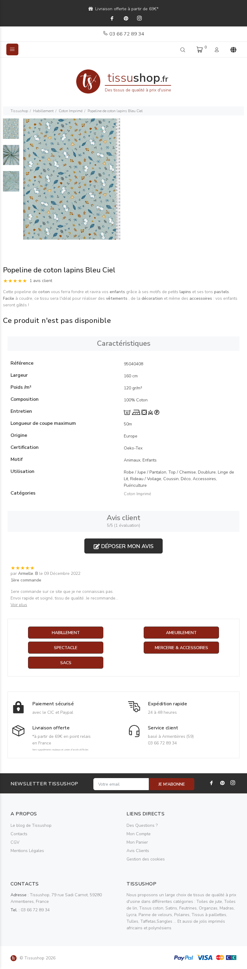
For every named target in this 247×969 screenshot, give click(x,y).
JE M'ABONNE (171, 784)
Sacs (65, 663)
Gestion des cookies (146, 859)
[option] (11, 131)
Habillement (43, 111)
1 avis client (41, 281)
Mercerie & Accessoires (181, 648)
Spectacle (65, 648)
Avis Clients (138, 851)
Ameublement (181, 633)
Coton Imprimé (71, 111)
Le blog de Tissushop (31, 825)
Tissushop (19, 111)
